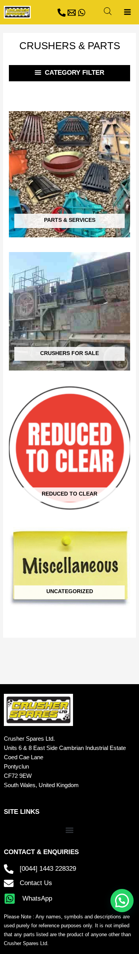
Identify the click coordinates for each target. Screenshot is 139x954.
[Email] (72, 13)
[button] (69, 830)
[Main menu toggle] (127, 12)
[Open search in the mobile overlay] (108, 11)
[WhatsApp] (82, 13)
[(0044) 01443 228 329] (62, 13)
